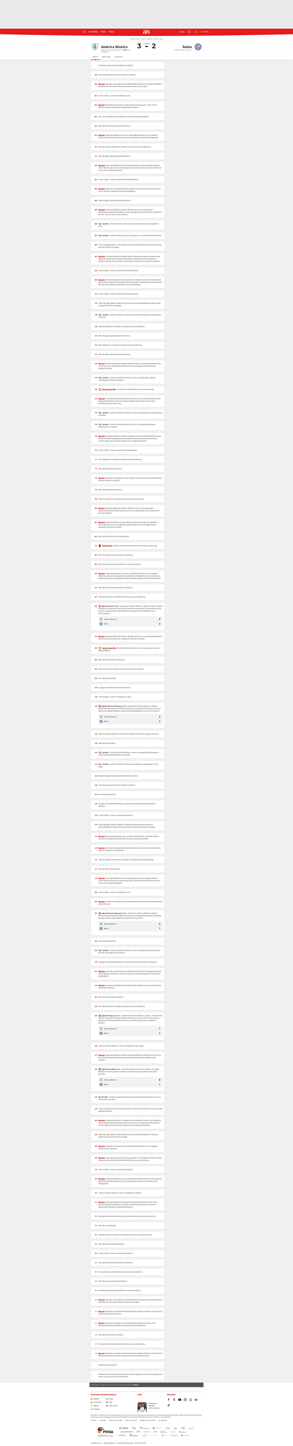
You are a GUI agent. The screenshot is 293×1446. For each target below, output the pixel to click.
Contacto (94, 1420)
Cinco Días (146, 1431)
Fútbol (103, 32)
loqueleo (164, 1435)
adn (182, 1428)
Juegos (181, 32)
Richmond (190, 1431)
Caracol (191, 1428)
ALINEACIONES (106, 57)
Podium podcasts (134, 1435)
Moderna (121, 1435)
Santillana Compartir (157, 1428)
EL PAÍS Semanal (163, 1431)
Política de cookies (131, 1420)
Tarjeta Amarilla (109, 389)
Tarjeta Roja (107, 545)
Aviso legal (102, 1420)
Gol (103, 606)
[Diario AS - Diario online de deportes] (146, 32)
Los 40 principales (133, 1428)
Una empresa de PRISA (105, 1430)
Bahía (106, 624)
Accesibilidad (163, 1420)
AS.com (175, 1428)
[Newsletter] (189, 31)
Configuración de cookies (148, 1420)
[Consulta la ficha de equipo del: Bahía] (101, 624)
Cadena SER (168, 1428)
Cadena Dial (155, 1431)
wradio (139, 1431)
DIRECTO (95, 57)
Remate (101, 84)
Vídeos (111, 32)
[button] (105, 1436)
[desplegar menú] (84, 31)
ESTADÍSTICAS (118, 57)
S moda (154, 1435)
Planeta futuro (171, 1431)
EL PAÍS (123, 1428)
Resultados (93, 32)
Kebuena (181, 1431)
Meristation (174, 1435)
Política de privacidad (115, 1420)
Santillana (144, 1428)
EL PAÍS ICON (144, 1435)
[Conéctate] (195, 31)
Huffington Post (126, 1431)
